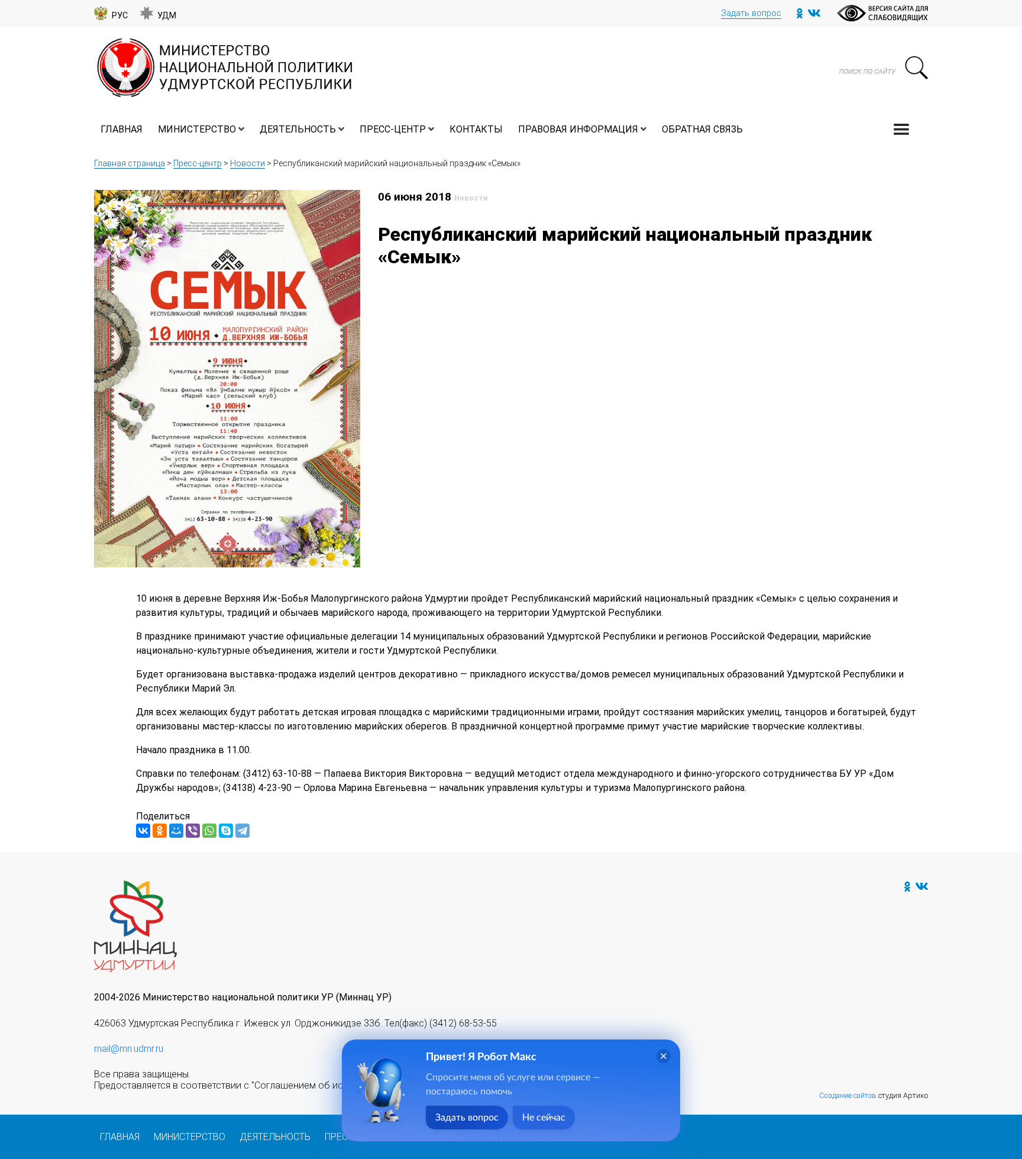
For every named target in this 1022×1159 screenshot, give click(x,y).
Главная (122, 129)
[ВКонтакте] (143, 831)
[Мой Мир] (176, 831)
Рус (120, 16)
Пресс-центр (393, 129)
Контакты (476, 129)
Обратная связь (702, 129)
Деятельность (298, 129)
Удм (166, 16)
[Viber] (193, 831)
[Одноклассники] (160, 831)
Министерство (197, 129)
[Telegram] (242, 831)
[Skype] (226, 831)
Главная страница (129, 163)
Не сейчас (543, 1117)
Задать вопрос (751, 13)
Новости (247, 163)
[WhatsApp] (209, 831)
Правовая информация (578, 129)
